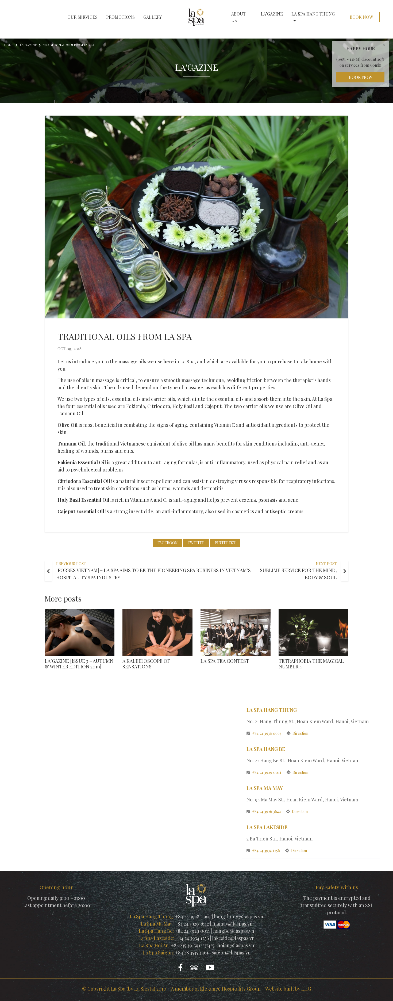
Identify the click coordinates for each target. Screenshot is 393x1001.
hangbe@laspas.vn (233, 931)
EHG (306, 988)
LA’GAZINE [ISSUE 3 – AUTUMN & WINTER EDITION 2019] (79, 664)
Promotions (120, 17)
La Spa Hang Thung (313, 14)
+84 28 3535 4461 (191, 952)
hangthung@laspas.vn (238, 916)
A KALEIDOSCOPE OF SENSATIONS (146, 664)
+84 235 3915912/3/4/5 (192, 945)
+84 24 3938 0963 (267, 733)
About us (238, 17)
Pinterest (225, 542)
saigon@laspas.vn (231, 952)
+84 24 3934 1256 (266, 850)
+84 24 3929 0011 (267, 772)
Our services (82, 17)
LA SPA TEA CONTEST (225, 661)
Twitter (196, 542)
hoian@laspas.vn (235, 945)
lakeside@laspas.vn (233, 938)
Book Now (361, 17)
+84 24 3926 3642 (267, 811)
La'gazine (28, 45)
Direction (300, 733)
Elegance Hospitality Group (230, 988)
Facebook (167, 542)
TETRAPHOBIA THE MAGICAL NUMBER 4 (311, 664)
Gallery (152, 17)
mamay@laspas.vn (232, 923)
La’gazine (272, 14)
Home (8, 45)
